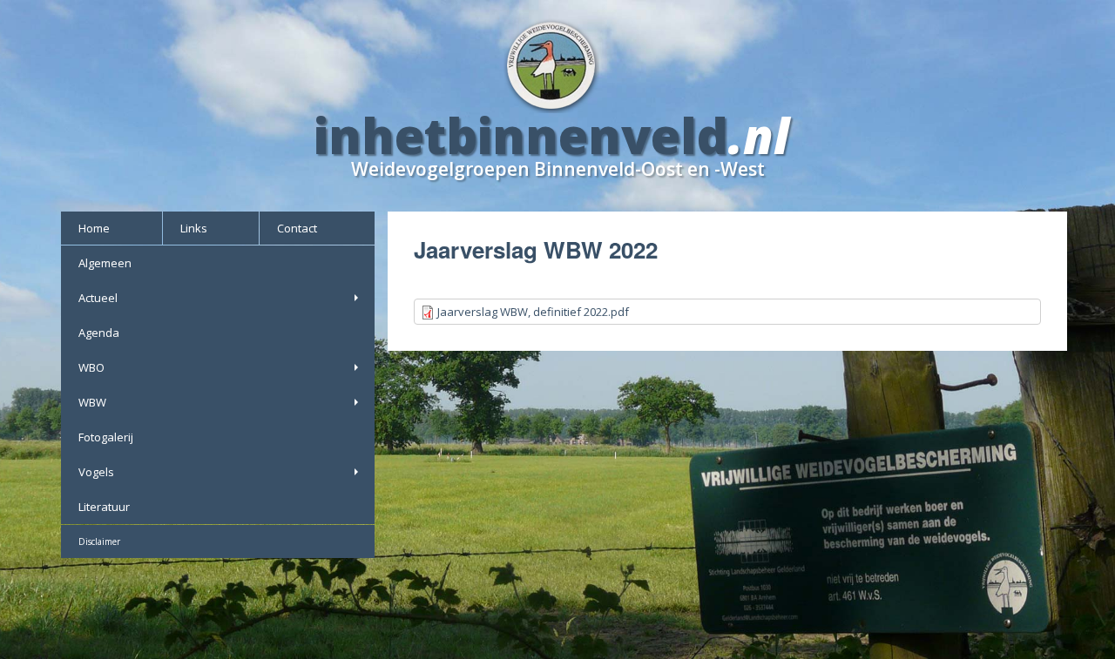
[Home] (557, 63)
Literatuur (104, 506)
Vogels (96, 472)
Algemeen (105, 263)
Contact (297, 228)
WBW (92, 402)
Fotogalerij (105, 437)
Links (193, 228)
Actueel (98, 298)
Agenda (98, 332)
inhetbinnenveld (521, 135)
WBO (91, 367)
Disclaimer (99, 541)
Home (94, 228)
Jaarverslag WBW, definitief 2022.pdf (533, 311)
